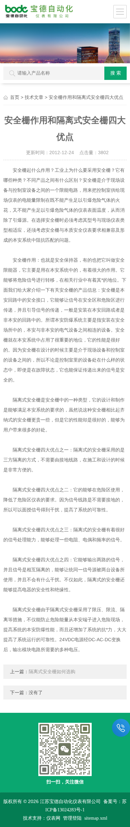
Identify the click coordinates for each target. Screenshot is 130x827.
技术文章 (34, 97)
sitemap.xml (95, 818)
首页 (14, 97)
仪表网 (53, 818)
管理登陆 (72, 818)
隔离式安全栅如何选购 (52, 671)
